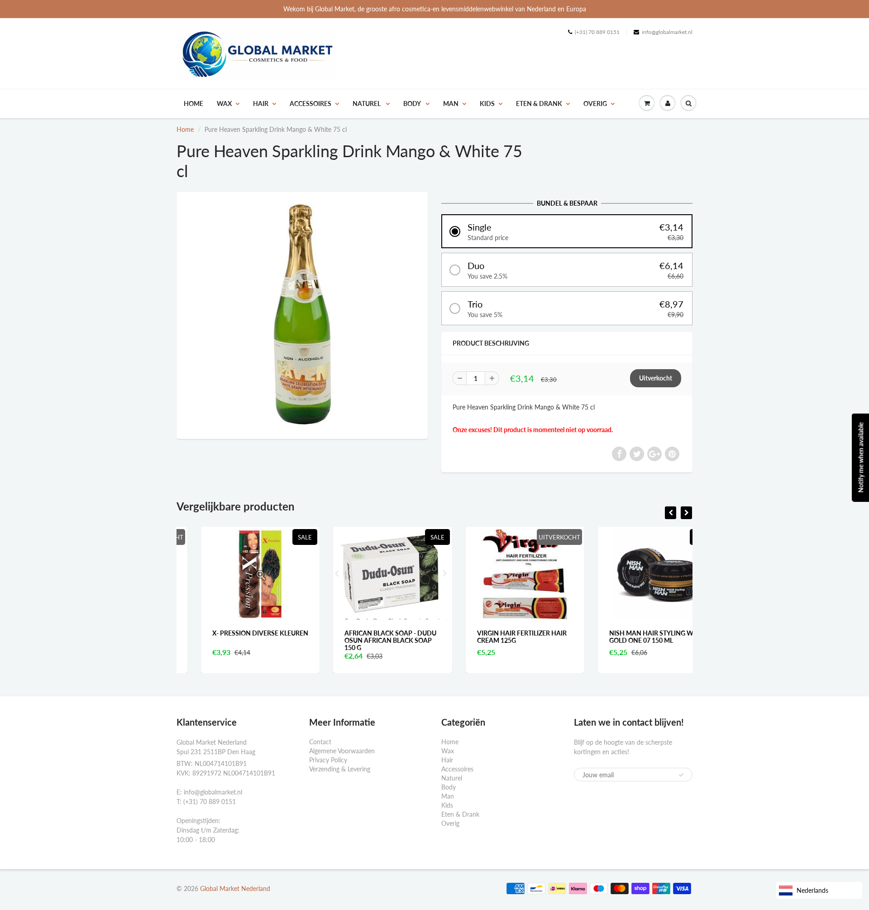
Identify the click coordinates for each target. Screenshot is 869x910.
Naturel (367, 103)
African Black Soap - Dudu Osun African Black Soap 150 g (366, 640)
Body (412, 103)
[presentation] (670, 512)
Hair (260, 103)
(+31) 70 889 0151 (597, 32)
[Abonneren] (681, 775)
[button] (566, 231)
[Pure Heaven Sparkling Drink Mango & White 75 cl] (302, 314)
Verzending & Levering (339, 769)
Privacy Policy (328, 760)
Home (193, 103)
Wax (224, 103)
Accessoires (310, 103)
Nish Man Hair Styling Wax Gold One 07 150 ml (631, 636)
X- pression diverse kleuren (236, 633)
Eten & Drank (539, 103)
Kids (487, 103)
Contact (320, 742)
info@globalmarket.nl (667, 32)
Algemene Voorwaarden (342, 751)
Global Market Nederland (235, 888)
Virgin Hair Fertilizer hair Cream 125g (498, 636)
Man (450, 103)
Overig (595, 103)
